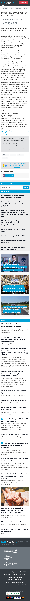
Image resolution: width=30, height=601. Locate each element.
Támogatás (23, 2)
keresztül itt (6, 146)
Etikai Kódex (23, 572)
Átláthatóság (20, 582)
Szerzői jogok (7, 574)
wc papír (26, 8)
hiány (11, 8)
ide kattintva (15, 148)
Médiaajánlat (8, 585)
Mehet (26, 187)
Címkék (6, 155)
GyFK (21, 580)
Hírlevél (24, 585)
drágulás (18, 8)
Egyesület (15, 572)
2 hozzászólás (9, 175)
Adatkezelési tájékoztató (15, 577)
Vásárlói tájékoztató (13, 580)
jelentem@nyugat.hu (17, 150)
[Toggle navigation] (3, 6)
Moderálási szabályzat (20, 574)
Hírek (5, 8)
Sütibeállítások (10, 582)
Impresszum (7, 572)
